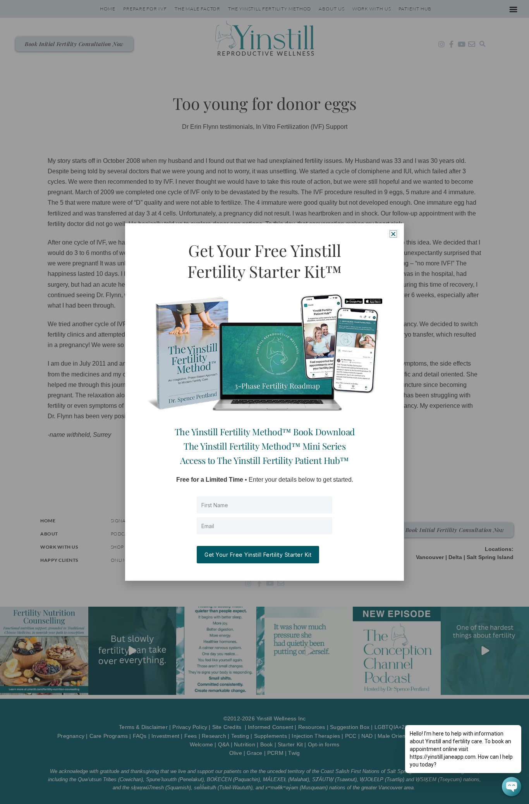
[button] (393, 234)
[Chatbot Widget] (511, 786)
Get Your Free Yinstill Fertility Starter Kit (257, 554)
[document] (264, 402)
